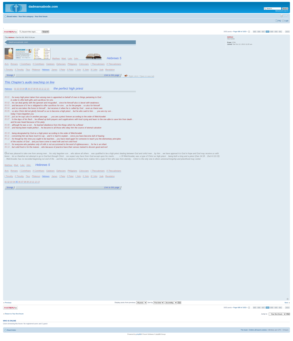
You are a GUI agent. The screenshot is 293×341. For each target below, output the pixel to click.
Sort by (150, 302)
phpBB (138, 334)
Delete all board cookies (258, 330)
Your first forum (41, 16)
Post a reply (7, 31)
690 (276, 31)
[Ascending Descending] (173, 302)
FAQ (279, 21)
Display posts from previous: (125, 302)
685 (254, 31)
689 (271, 31)
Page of (239, 31)
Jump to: (264, 314)
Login (286, 21)
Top (287, 299)
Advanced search (281, 11)
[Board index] (16, 7)
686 (259, 31)
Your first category (25, 16)
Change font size (286, 15)
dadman (11, 37)
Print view (281, 15)
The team (244, 330)
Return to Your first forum (14, 314)
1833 (287, 31)
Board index (12, 16)
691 (280, 31)
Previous (8, 303)
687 (263, 31)
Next (286, 303)
